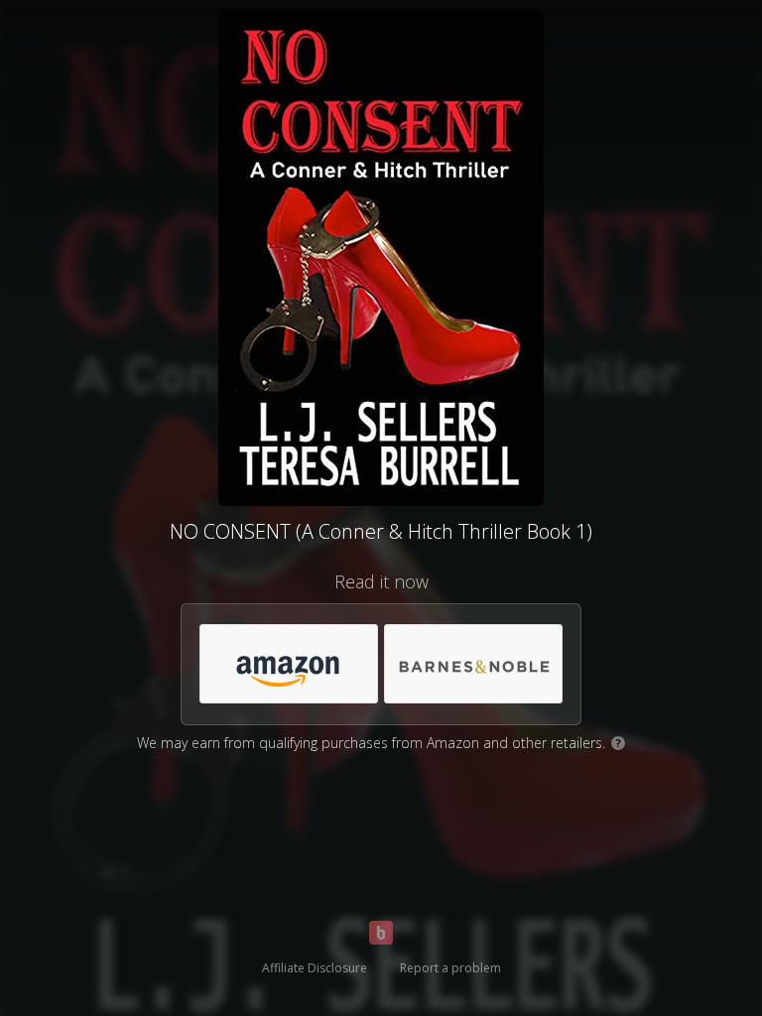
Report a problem (450, 967)
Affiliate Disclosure (314, 967)
